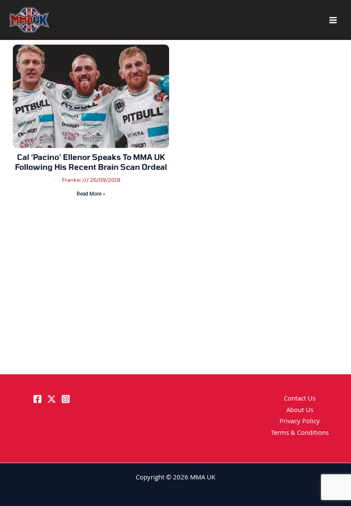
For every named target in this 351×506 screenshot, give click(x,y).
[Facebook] (37, 399)
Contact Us (299, 399)
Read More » (91, 194)
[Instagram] (65, 399)
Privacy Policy (300, 422)
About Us (299, 410)
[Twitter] (51, 399)
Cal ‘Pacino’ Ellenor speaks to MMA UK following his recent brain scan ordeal (91, 162)
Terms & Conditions (300, 433)
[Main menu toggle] (333, 20)
